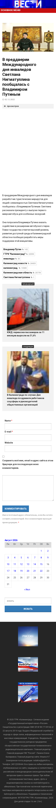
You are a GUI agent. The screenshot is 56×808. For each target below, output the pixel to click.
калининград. (15, 268)
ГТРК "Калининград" (18, 254)
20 (28, 571)
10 (8, 564)
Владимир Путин (15, 249)
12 (21, 564)
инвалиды (11, 258)
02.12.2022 (10, 99)
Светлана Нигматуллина (18, 277)
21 (34, 571)
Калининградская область (22, 272)
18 (15, 571)
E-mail (9, 431)
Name (8, 420)
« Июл (27, 589)
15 (41, 564)
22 (41, 571)
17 (8, 571)
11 (15, 564)
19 (21, 571)
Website (9, 442)
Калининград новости (19, 263)
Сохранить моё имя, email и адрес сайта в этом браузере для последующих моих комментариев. (27, 464)
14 (34, 564)
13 (28, 564)
